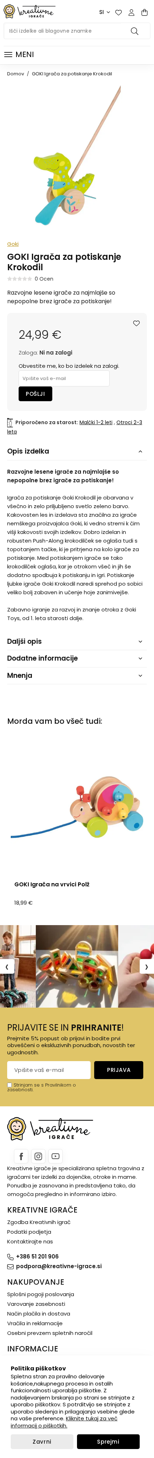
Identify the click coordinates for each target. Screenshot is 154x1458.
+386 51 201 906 (37, 1256)
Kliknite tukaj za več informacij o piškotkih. (64, 1422)
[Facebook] (21, 1156)
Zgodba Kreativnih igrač (39, 1222)
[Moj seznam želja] (118, 12)
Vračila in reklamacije (35, 1323)
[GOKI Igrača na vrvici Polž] (77, 807)
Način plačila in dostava (38, 1313)
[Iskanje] (135, 31)
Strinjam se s (29, 1085)
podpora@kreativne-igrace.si (59, 1266)
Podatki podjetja (29, 1232)
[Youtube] (55, 1156)
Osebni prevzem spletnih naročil (49, 1333)
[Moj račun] (131, 12)
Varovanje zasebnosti (36, 1304)
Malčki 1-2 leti (96, 422)
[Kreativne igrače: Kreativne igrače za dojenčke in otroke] (30, 11)
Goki (13, 244)
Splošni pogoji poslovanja (40, 1294)
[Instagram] (38, 1156)
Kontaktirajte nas (30, 1241)
